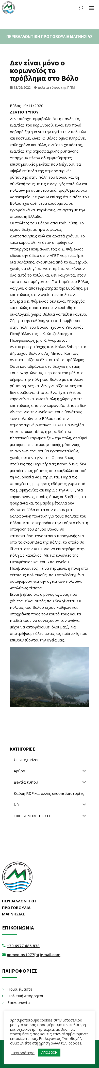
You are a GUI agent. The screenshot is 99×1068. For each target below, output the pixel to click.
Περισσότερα (23, 1052)
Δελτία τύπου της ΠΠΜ (56, 87)
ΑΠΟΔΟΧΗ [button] (49, 1052)
